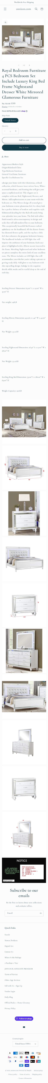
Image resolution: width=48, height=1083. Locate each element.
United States (10, 120)
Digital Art (9, 946)
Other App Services (12, 980)
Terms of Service (11, 974)
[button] (5, 9)
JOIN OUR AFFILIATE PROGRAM (19, 969)
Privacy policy (12, 1074)
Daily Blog (9, 997)
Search (7, 935)
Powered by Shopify (25, 1070)
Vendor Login (10, 991)
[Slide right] (29, 65)
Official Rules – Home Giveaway (17, 1003)
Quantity (5, 126)
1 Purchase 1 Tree (11, 963)
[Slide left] (18, 65)
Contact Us (9, 952)
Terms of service (25, 1074)
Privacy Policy (10, 1008)
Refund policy (38, 1070)
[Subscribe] (40, 913)
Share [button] (6, 157)
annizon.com (14, 1070)
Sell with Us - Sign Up (13, 986)
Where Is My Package (13, 957)
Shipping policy (37, 1074)
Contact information (25, 1078)
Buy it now (24, 147)
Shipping (4, 106)
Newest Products (11, 940)
